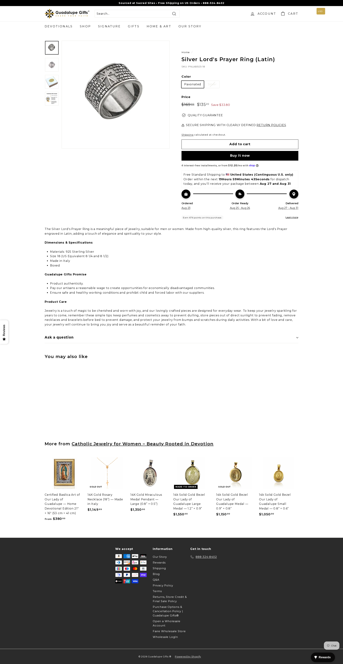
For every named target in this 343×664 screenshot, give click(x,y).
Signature (109, 26)
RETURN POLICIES (271, 125)
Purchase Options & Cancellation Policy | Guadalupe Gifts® (168, 611)
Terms (157, 591)
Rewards (159, 562)
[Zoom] (115, 94)
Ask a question (59, 337)
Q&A (156, 579)
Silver (212, 84)
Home (186, 52)
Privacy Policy (163, 585)
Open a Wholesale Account (166, 623)
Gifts (134, 26)
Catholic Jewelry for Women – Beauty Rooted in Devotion (142, 443)
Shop (85, 26)
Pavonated (192, 84)
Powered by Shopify (188, 656)
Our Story (190, 26)
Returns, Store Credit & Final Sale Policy (170, 599)
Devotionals (59, 26)
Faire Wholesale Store (169, 631)
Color (186, 76)
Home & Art (159, 26)
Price (186, 97)
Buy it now (240, 156)
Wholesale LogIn (165, 637)
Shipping (187, 134)
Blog (156, 574)
